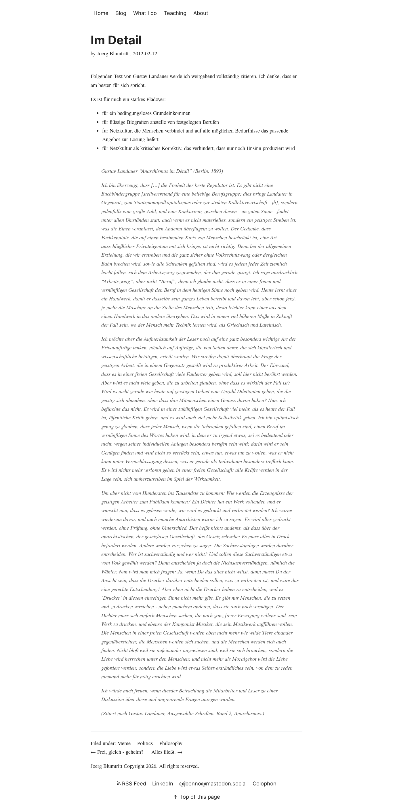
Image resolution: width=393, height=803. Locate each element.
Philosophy (170, 743)
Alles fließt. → (166, 751)
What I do (145, 13)
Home (101, 13)
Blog (120, 13)
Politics (145, 743)
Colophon (264, 783)
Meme (124, 743)
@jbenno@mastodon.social (213, 783)
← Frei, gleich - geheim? (118, 751)
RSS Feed (133, 783)
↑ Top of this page (196, 796)
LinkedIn (162, 783)
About (200, 13)
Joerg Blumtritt (106, 765)
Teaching (175, 13)
